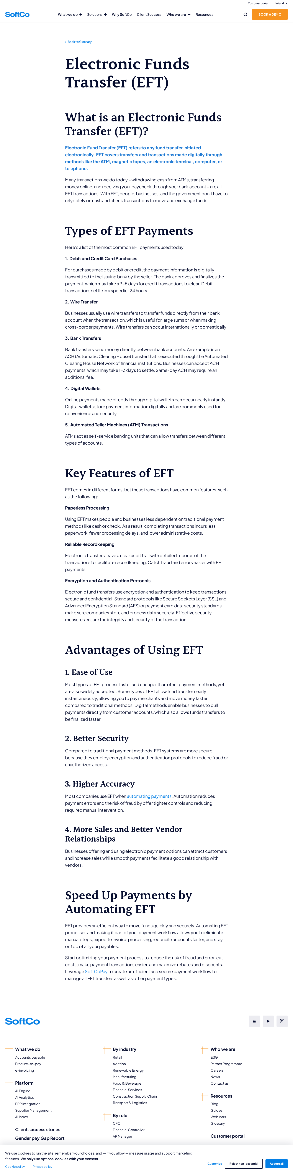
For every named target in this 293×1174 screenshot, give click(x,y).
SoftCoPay (96, 971)
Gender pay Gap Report (39, 1138)
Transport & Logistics (130, 1102)
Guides (217, 1110)
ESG (214, 1057)
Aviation (119, 1063)
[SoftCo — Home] (17, 14)
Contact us (220, 1083)
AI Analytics (24, 1097)
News (215, 1076)
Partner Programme (226, 1063)
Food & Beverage (127, 1083)
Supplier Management (33, 1110)
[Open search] (245, 14)
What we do (68, 14)
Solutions (94, 14)
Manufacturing (124, 1076)
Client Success (149, 14)
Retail (117, 1057)
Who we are (176, 14)
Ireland (279, 3)
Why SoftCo (122, 14)
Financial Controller (128, 1129)
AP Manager (122, 1136)
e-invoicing (24, 1070)
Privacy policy (42, 1166)
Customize (215, 1163)
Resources (204, 14)
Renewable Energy (128, 1070)
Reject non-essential (243, 1163)
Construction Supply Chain (135, 1096)
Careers (217, 1070)
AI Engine (22, 1091)
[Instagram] (282, 1021)
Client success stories (37, 1129)
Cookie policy (15, 1166)
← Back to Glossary (78, 42)
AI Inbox (21, 1116)
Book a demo (270, 14)
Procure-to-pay (28, 1063)
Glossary (218, 1123)
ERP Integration (27, 1103)
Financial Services (127, 1089)
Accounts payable (30, 1057)
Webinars (218, 1116)
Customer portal (258, 3)
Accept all (276, 1163)
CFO (117, 1123)
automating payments (149, 796)
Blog (214, 1103)
